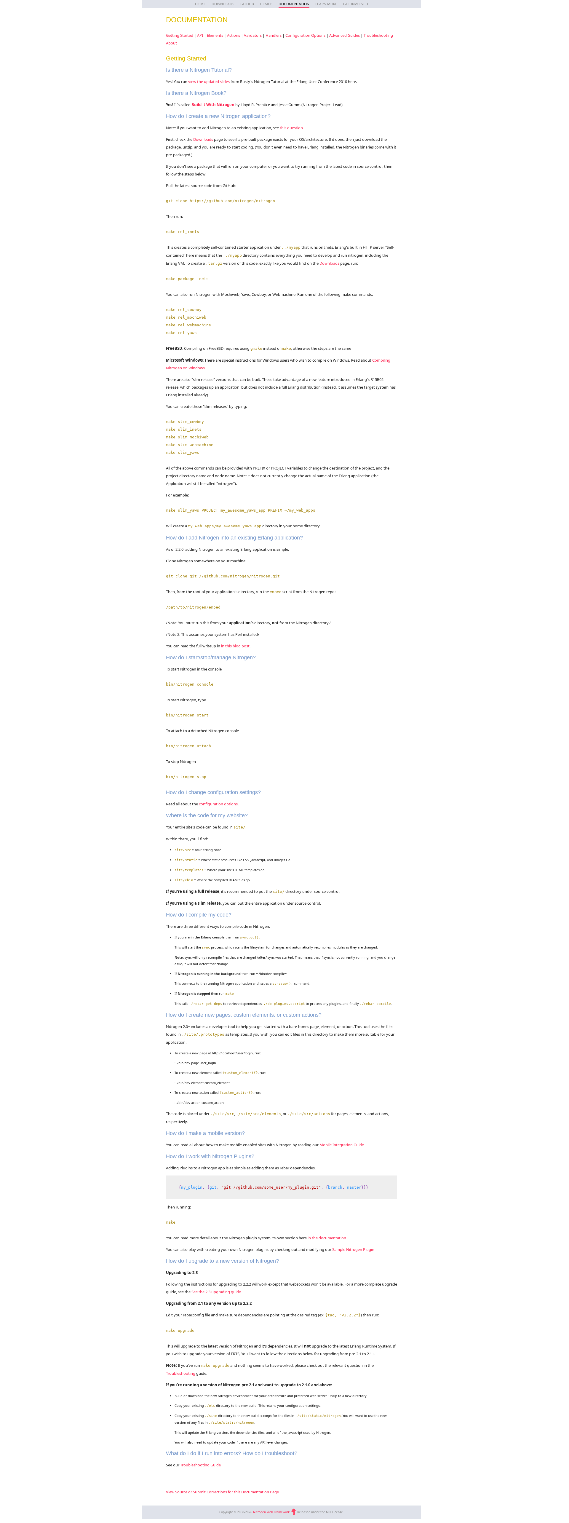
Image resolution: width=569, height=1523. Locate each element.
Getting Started (179, 35)
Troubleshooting (378, 35)
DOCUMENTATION (294, 4)
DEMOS (266, 4)
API (200, 35)
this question (291, 127)
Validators (253, 35)
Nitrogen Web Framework (271, 1512)
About (171, 43)
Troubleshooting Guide (200, 1465)
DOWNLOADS (223, 4)
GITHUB (247, 4)
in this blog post (235, 646)
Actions (233, 35)
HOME (200, 4)
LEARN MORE (326, 4)
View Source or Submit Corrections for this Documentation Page (222, 1492)
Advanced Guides (344, 35)
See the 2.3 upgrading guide (216, 1291)
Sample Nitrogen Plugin (353, 1249)
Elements (215, 35)
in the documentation (327, 1238)
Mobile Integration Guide (341, 1144)
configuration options (218, 804)
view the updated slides (209, 81)
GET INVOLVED (355, 4)
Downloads (203, 139)
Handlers (274, 35)
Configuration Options (305, 35)
